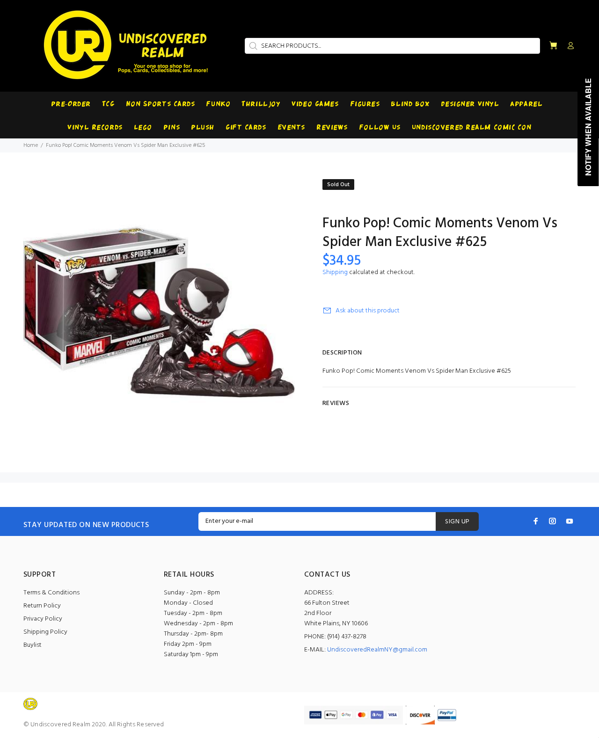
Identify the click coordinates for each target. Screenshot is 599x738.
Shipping (335, 272)
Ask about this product (368, 310)
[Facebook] (536, 521)
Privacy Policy (42, 619)
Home (30, 145)
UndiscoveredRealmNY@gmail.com (377, 649)
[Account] (568, 46)
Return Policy (42, 606)
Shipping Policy (45, 632)
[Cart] (553, 46)
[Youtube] (569, 521)
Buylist (32, 645)
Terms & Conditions (51, 592)
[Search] (252, 46)
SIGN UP (457, 521)
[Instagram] (553, 521)
